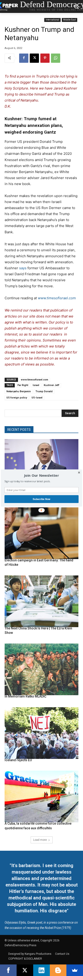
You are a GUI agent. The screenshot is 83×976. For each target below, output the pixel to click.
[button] (41, 475)
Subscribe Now (41, 499)
